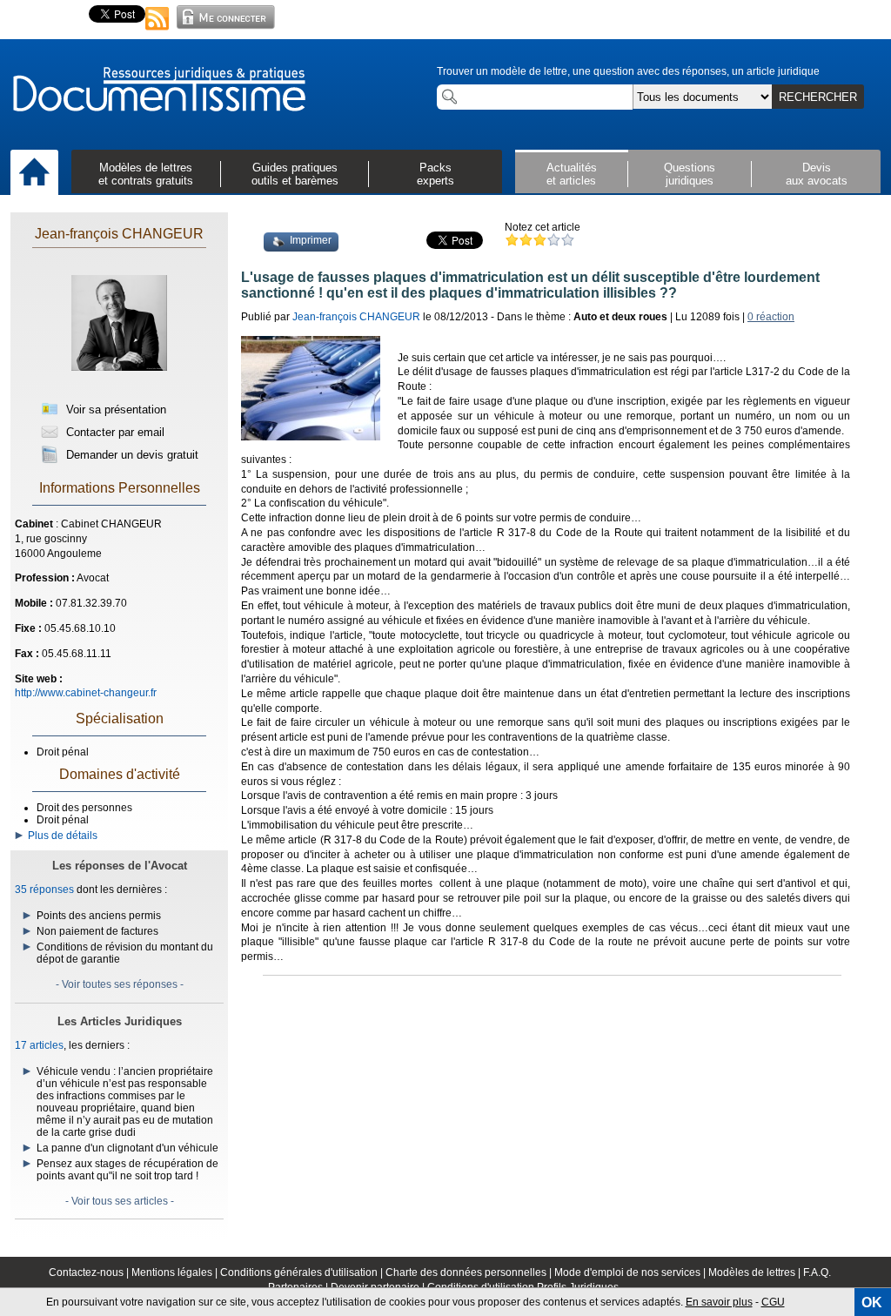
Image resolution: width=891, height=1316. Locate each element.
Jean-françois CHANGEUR (119, 233)
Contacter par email (113, 432)
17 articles (39, 1045)
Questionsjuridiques (689, 174)
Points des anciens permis (99, 916)
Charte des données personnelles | (469, 1272)
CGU (773, 1302)
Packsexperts (435, 174)
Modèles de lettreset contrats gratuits (145, 174)
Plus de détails (60, 835)
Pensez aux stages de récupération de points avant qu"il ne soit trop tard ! (127, 1170)
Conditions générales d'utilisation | (302, 1272)
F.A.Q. (817, 1272)
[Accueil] (34, 173)
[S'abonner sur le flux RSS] (157, 31)
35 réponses (44, 889)
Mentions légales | (175, 1272)
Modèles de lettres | (755, 1272)
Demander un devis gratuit (130, 454)
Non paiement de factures (97, 931)
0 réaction (770, 317)
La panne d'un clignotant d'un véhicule (127, 1148)
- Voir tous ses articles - (119, 1201)
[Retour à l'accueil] (158, 90)
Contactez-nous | (90, 1272)
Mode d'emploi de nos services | (631, 1272)
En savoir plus (719, 1302)
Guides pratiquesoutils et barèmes (294, 174)
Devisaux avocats (816, 174)
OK (871, 1302)
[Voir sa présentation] (119, 385)
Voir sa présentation (114, 409)
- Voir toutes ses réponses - (120, 984)
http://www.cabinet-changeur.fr (86, 693)
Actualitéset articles (571, 174)
